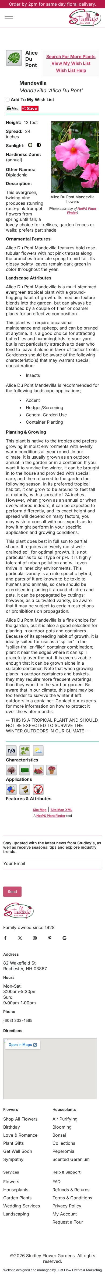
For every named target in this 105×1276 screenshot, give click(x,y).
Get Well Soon (17, 1151)
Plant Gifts (13, 1143)
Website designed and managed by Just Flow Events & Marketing (52, 1270)
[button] (9, 17)
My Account (64, 1214)
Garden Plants (17, 1197)
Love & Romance (20, 1135)
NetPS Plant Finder (50, 816)
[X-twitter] (20, 938)
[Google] (64, 938)
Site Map (40, 810)
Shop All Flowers (20, 1119)
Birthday (11, 1127)
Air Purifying (65, 1119)
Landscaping (16, 1214)
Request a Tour (67, 1222)
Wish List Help (71, 70)
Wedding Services (21, 1205)
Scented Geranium (71, 1159)
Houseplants (15, 1189)
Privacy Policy (66, 1205)
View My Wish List (70, 63)
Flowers (11, 1181)
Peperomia (63, 1151)
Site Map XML (61, 810)
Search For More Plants (71, 56)
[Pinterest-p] (50, 938)
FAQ (56, 1181)
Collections (63, 1143)
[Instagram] (35, 938)
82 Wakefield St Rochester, (19, 965)
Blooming (62, 1127)
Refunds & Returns (70, 1189)
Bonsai (59, 1135)
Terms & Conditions (72, 1197)
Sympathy (13, 1159)
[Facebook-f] (5, 938)
